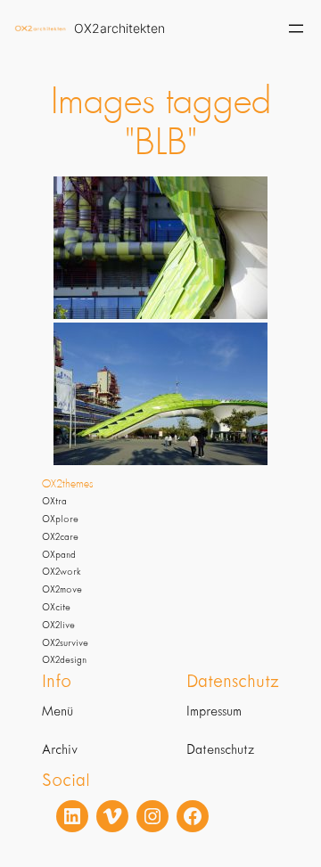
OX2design (64, 660)
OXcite (56, 607)
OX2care (60, 537)
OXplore (60, 519)
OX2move (62, 589)
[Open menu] (296, 28)
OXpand (59, 555)
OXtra (54, 501)
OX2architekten (119, 28)
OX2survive (65, 643)
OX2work (61, 572)
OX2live (58, 625)
